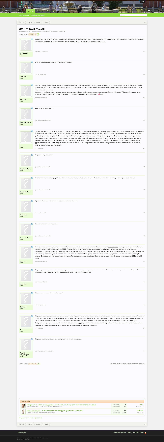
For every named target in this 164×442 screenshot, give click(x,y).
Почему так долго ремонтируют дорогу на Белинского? (62, 411)
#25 (144, 148)
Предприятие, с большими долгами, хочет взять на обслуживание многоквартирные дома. (61, 405)
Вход (142, 1)
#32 (144, 305)
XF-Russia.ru (26, 439)
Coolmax (29, 412)
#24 (144, 120)
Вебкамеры (51, 11)
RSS (145, 433)
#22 (144, 74)
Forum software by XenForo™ (32, 438)
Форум (30, 11)
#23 (144, 97)
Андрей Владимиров (32, 406)
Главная (21, 11)
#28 (144, 213)
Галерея (40, 11)
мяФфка (140, 410)
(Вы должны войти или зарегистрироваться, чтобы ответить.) (127, 363)
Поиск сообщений (24, 15)
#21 (144, 51)
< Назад (31, 34)
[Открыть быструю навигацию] (145, 22)
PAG (141, 405)
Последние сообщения (37, 15)
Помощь (129, 433)
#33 (144, 328)
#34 (144, 351)
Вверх (141, 433)
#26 (144, 167)
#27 (144, 190)
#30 (144, 261)
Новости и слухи (57, 406)
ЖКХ (30, 31)
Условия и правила (120, 433)
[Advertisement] (82, 381)
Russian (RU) (22, 433)
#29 (144, 236)
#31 (144, 282)
